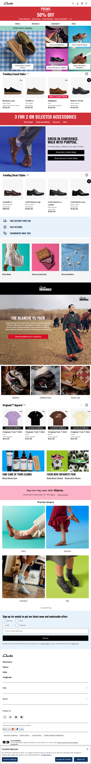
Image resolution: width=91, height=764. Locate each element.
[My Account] (77, 3)
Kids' (74, 24)
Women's (36, 24)
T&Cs (65, 122)
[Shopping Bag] (82, 3)
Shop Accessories (39, 274)
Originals (22, 625)
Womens (24, 19)
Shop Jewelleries (43, 122)
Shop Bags (28, 122)
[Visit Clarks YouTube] (21, 717)
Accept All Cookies (63, 759)
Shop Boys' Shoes (55, 478)
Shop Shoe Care (9, 478)
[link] (13, 94)
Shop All (56, 122)
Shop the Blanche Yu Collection (28, 337)
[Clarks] (8, 3)
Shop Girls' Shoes (73, 478)
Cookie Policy (37, 735)
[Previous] (81, 73)
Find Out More (63, 495)
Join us (45, 638)
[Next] (86, 73)
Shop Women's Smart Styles (66, 158)
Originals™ (61, 19)
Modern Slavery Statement (54, 735)
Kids (7, 625)
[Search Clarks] (73, 3)
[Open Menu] (86, 3)
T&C (70, 19)
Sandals (47, 19)
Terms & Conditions (11, 735)
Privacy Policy (45, 643)
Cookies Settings (10, 759)
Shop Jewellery (67, 274)
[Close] (87, 749)
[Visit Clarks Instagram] (10, 717)
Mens (36, 19)
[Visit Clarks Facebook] (5, 717)
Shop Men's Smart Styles (66, 152)
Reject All (81, 759)
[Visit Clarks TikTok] (16, 717)
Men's (17, 24)
